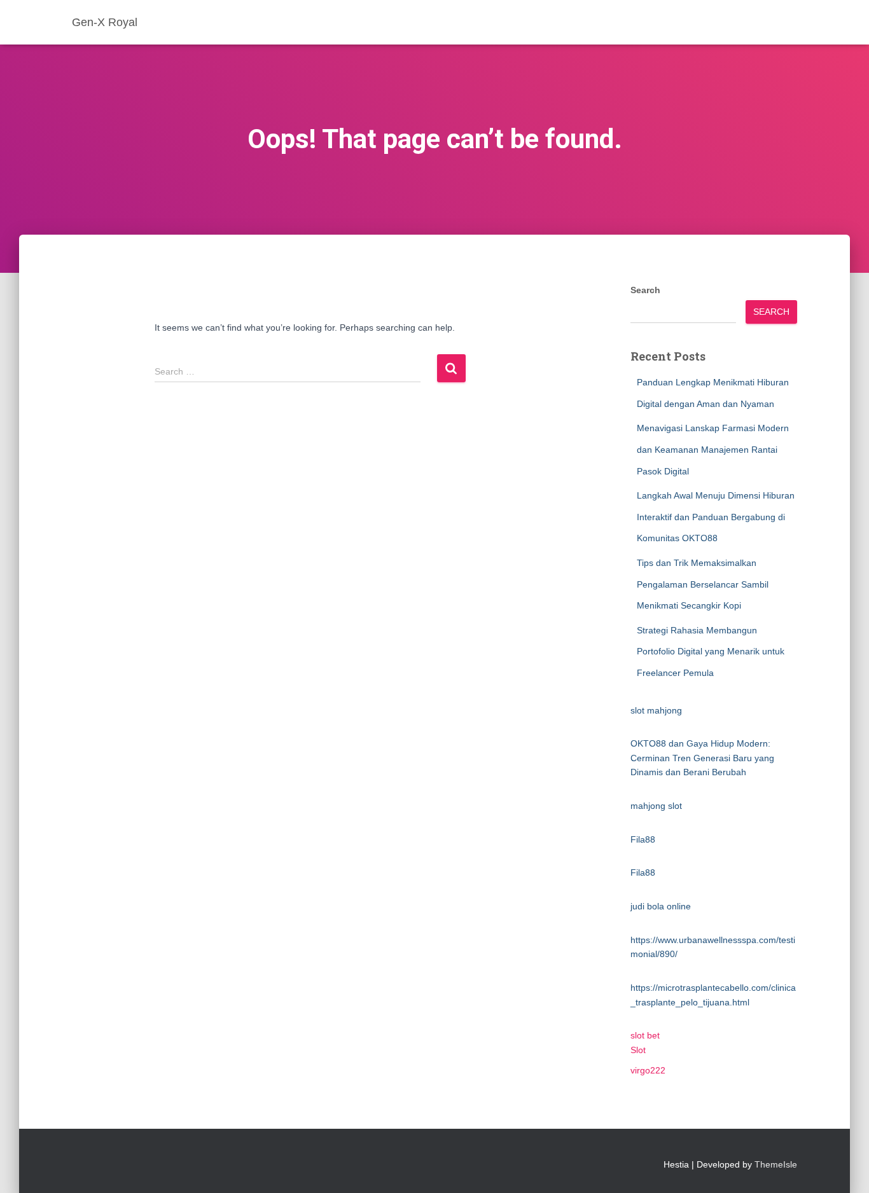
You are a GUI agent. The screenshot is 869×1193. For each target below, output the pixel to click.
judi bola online (660, 906)
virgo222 (647, 1070)
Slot (638, 1050)
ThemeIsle (775, 1164)
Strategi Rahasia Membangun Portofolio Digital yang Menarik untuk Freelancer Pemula (710, 651)
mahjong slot (656, 806)
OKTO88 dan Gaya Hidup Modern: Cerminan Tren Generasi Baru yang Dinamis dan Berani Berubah (702, 757)
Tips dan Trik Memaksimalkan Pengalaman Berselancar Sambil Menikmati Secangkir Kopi (702, 584)
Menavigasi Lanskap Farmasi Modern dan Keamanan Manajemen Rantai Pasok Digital (713, 449)
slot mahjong (656, 710)
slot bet (645, 1035)
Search (645, 290)
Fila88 (642, 839)
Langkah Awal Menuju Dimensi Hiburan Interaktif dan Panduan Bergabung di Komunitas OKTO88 (716, 516)
